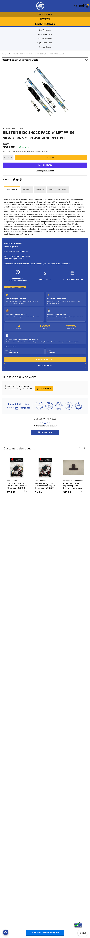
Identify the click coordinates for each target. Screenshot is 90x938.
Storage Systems (45, 39)
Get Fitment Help (45, 365)
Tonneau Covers (45, 47)
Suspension (65, 264)
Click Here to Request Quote (45, 933)
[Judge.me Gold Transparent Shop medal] (49, 406)
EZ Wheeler (67, 481)
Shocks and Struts (52, 264)
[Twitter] (17, 179)
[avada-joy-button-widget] (5, 932)
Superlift (6, 128)
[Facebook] (13, 179)
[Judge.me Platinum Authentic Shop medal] (39, 406)
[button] (81, 6)
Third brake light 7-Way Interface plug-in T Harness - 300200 (45, 485)
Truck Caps (45, 14)
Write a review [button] (45, 432)
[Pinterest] (20, 179)
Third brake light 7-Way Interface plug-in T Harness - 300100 (16, 485)
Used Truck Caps (45, 34)
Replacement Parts (44, 43)
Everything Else (45, 24)
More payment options (45, 171)
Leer (8, 481)
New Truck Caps (45, 30)
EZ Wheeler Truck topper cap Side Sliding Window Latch (73, 485)
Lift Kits (45, 19)
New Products (23, 264)
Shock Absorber (36, 264)
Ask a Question (45, 389)
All (15, 264)
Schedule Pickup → (45, 360)
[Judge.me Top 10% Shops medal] (78, 406)
